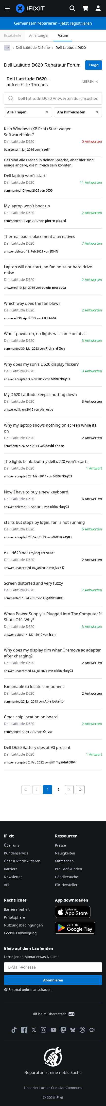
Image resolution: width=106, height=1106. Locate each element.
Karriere (11, 869)
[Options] (7, 48)
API (6, 884)
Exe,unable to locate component (34, 686)
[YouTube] (53, 1030)
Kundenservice (16, 853)
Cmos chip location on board (31, 717)
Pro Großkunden (68, 869)
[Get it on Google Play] (75, 928)
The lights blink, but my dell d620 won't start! (46, 461)
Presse (60, 845)
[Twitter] (34, 1030)
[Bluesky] (72, 1030)
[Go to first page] (25, 789)
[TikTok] (14, 1030)
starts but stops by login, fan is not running (44, 522)
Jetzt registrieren (76, 23)
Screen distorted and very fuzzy (33, 583)
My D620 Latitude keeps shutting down (40, 394)
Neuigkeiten (65, 853)
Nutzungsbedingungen (23, 925)
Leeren (88, 81)
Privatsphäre (14, 917)
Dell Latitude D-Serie (33, 47)
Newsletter (13, 876)
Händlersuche (66, 876)
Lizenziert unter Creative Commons (53, 1087)
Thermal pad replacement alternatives (39, 236)
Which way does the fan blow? (32, 303)
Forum (62, 35)
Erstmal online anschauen (30, 989)
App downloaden (71, 900)
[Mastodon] (63, 1030)
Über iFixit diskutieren (22, 861)
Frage (93, 65)
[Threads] (82, 1030)
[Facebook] (24, 1030)
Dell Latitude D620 (70, 47)
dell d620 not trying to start (29, 553)
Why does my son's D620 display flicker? (41, 364)
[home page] (30, 8)
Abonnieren (53, 980)
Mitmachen (64, 861)
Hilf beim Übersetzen (49, 1014)
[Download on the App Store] (72, 912)
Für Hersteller (66, 884)
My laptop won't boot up (27, 206)
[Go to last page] (80, 789)
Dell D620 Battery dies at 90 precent (37, 747)
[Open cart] (85, 8)
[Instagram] (44, 1030)
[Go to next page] (69, 789)
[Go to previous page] (36, 789)
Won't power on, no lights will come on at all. (46, 333)
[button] (72, 8)
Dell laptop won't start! (25, 175)
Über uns (11, 845)
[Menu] (7, 8)
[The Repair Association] (92, 1030)
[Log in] (98, 8)
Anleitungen (39, 35)
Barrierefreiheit (17, 909)
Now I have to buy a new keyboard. (36, 492)
